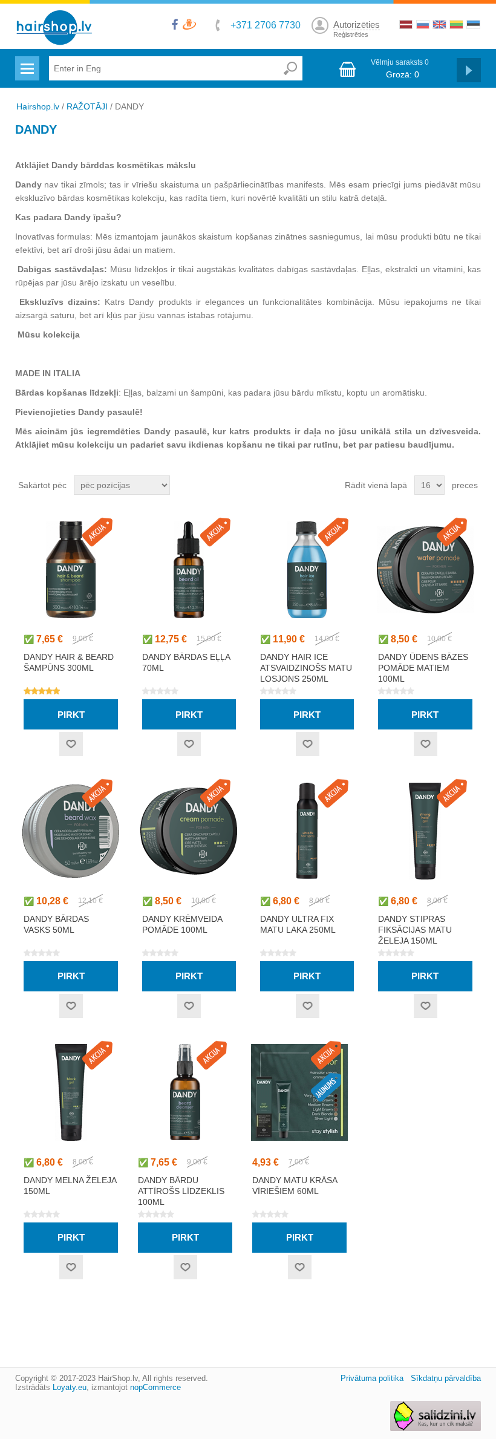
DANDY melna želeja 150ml (70, 1185)
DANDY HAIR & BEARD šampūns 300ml (69, 662)
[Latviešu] (405, 26)
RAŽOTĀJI (87, 106)
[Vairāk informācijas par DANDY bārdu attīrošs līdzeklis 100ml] (185, 1093)
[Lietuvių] (455, 26)
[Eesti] (472, 26)
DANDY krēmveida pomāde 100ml (182, 924)
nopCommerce (155, 1387)
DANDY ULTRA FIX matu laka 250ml (298, 924)
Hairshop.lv (37, 106)
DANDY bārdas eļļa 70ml (186, 662)
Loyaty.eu (69, 1387)
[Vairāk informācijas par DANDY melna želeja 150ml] (70, 1093)
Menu (26, 61)
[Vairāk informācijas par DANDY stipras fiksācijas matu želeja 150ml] (425, 831)
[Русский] (421, 26)
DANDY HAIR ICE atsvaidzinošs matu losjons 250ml (306, 668)
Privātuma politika (372, 1378)
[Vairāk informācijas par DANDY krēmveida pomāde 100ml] (189, 831)
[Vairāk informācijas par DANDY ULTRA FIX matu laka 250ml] (307, 831)
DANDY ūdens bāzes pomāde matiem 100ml (423, 668)
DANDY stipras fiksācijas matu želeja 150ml (415, 929)
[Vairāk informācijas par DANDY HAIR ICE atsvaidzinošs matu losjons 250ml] (307, 569)
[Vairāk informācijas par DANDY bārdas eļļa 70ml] (189, 569)
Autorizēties (356, 24)
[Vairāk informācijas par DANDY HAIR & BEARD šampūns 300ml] (70, 569)
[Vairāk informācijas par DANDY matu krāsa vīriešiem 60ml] (299, 1093)
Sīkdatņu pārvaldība (446, 1378)
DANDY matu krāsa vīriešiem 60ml (294, 1185)
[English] (438, 26)
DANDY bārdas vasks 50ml (56, 924)
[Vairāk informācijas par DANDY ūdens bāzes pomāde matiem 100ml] (425, 569)
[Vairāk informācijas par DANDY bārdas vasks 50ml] (70, 831)
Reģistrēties (350, 34)
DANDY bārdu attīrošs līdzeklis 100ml (181, 1191)
